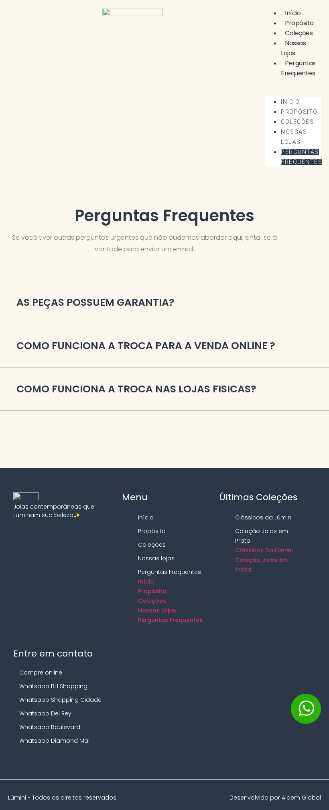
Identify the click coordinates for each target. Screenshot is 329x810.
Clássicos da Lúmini (263, 517)
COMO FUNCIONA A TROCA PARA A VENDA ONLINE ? (145, 346)
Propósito (299, 23)
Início (293, 13)
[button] (293, 83)
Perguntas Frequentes (298, 68)
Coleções (299, 33)
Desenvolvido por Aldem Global (275, 798)
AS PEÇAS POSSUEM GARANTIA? (95, 302)
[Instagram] (16, 535)
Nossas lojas (293, 48)
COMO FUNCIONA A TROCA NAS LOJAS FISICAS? (136, 389)
